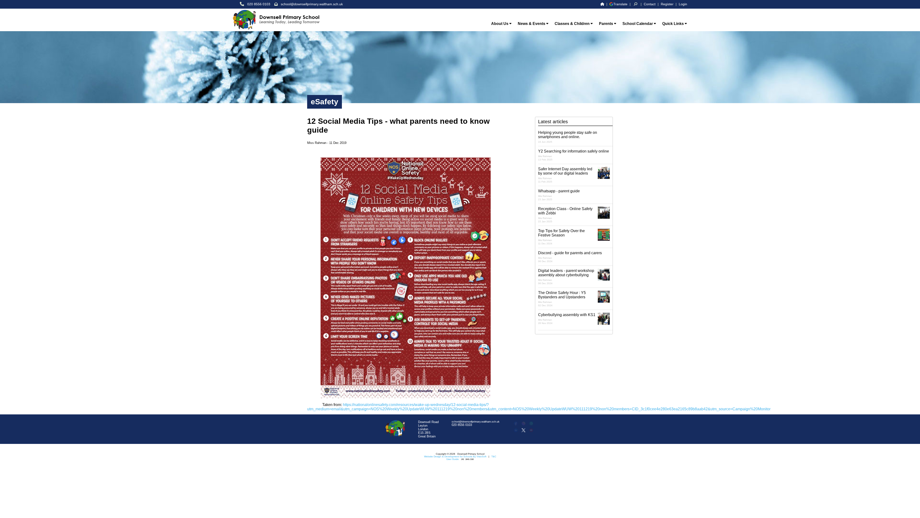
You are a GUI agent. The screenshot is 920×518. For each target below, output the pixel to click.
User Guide (452, 459)
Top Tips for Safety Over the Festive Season (561, 237)
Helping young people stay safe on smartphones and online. (567, 136)
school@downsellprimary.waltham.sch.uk (312, 4)
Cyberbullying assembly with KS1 (566, 318)
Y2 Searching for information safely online (573, 155)
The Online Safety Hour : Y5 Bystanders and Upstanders (562, 299)
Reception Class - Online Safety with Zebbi (565, 215)
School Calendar (638, 24)
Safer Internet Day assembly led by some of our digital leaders (565, 175)
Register (667, 4)
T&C (493, 456)
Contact (650, 4)
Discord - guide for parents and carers (570, 257)
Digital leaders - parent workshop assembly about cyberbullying (566, 277)
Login (683, 4)
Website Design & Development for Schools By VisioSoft (455, 456)
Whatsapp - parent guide (559, 195)
